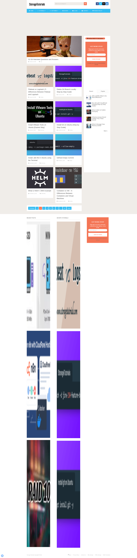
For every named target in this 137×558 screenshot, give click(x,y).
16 (64, 208)
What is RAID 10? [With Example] (99, 110)
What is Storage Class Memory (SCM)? (98, 124)
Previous (31, 208)
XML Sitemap (90, 555)
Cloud (75, 10)
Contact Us (83, 555)
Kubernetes (43, 193)
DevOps (66, 10)
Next (69, 208)
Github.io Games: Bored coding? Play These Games (99, 118)
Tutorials (41, 10)
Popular (103, 91)
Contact (85, 10)
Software (54, 10)
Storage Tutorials (30, 555)
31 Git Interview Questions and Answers (43, 59)
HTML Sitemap (98, 555)
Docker (71, 201)
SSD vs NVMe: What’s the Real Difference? (99, 96)
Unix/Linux (42, 130)
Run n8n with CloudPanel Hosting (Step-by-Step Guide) (99, 104)
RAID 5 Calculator (106, 555)
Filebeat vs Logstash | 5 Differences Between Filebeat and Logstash (39, 91)
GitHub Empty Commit (65, 158)
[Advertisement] (68, 24)
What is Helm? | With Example (39, 191)
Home (31, 10)
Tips (41, 61)
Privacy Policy (98, 10)
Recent (91, 91)
